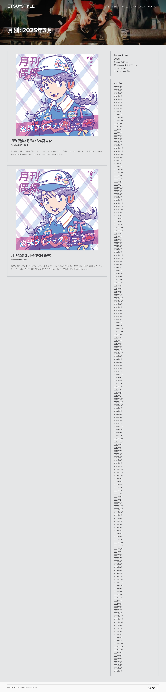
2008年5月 (118, 527)
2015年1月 (118, 350)
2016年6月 (118, 310)
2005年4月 (118, 634)
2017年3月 (118, 289)
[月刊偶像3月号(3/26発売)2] (57, 95)
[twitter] (153, 687)
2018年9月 (118, 261)
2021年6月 (118, 191)
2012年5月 (118, 417)
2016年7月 (118, 307)
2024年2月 (118, 142)
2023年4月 (118, 163)
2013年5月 (118, 387)
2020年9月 (118, 212)
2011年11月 (118, 426)
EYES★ (142, 7)
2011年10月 (118, 430)
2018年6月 (118, 264)
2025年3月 (118, 108)
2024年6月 (118, 133)
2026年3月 (118, 93)
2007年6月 (118, 561)
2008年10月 (118, 512)
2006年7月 (118, 595)
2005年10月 (118, 622)
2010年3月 (118, 460)
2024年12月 (118, 118)
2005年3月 (118, 637)
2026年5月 (118, 87)
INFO (114, 7)
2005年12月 (118, 616)
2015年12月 (118, 326)
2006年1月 (118, 613)
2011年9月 (118, 433)
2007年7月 (118, 558)
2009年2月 (118, 500)
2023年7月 (118, 160)
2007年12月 (118, 543)
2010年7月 (118, 451)
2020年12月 (118, 203)
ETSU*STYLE (21, 6)
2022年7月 (118, 176)
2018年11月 (118, 258)
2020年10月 (118, 209)
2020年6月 (118, 215)
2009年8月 (118, 482)
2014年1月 (118, 371)
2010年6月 (118, 454)
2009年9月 (118, 478)
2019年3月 (118, 246)
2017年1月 (118, 295)
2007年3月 (118, 570)
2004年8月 (118, 656)
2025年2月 (118, 111)
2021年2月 (118, 197)
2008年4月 (118, 530)
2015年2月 (118, 347)
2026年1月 (118, 96)
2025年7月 (118, 102)
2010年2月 (118, 463)
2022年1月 (118, 185)
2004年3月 (118, 668)
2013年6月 (118, 384)
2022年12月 (118, 170)
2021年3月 (118, 194)
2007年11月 (118, 546)
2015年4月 (118, 344)
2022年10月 (118, 173)
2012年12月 (118, 399)
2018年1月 (118, 270)
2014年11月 (118, 353)
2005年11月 (118, 619)
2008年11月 (118, 509)
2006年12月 (118, 579)
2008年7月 (118, 521)
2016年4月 (118, 313)
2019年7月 (118, 234)
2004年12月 (118, 644)
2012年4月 (118, 420)
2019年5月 (118, 240)
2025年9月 (118, 99)
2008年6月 (118, 524)
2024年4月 (118, 139)
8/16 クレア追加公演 (122, 71)
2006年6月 (118, 598)
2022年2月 (118, 182)
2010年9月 (118, 445)
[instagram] (149, 687)
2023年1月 (118, 166)
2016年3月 (118, 316)
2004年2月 (118, 671)
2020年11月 (118, 206)
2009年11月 (118, 472)
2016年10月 (118, 301)
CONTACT (152, 7)
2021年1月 (118, 200)
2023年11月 (118, 151)
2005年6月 (118, 631)
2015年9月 (118, 335)
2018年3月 (118, 267)
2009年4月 (118, 494)
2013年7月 (118, 381)
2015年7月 (118, 338)
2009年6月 (118, 488)
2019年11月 (118, 231)
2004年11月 (118, 647)
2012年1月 (118, 423)
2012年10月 (118, 405)
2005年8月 (118, 625)
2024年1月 (118, 145)
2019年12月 (118, 228)
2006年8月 (118, 592)
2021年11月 (118, 188)
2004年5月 (118, 665)
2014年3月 (118, 368)
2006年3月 (118, 607)
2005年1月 (118, 641)
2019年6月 (118, 237)
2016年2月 (118, 319)
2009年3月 (118, 497)
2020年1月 (118, 225)
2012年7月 (118, 411)
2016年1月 (118, 322)
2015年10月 (118, 332)
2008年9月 (118, 515)
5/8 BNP (117, 59)
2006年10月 (118, 586)
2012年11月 (118, 402)
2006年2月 (118, 610)
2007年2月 (118, 573)
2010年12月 (118, 439)
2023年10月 (118, 154)
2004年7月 (118, 659)
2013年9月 (118, 378)
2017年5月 (118, 283)
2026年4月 (118, 90)
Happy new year (120, 68)
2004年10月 (118, 650)
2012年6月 (118, 414)
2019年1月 (118, 252)
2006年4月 (118, 604)
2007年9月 (118, 552)
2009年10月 (118, 475)
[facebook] (157, 687)
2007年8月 (118, 555)
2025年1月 (118, 115)
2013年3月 (118, 390)
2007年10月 (118, 549)
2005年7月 (118, 628)
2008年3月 (118, 534)
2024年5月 (118, 136)
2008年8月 (118, 518)
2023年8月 (118, 157)
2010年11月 (118, 442)
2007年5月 (118, 564)
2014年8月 (118, 356)
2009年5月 (118, 491)
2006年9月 (118, 589)
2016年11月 (118, 298)
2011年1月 (118, 436)
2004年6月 (118, 662)
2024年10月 (118, 121)
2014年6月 (118, 362)
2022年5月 (118, 179)
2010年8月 (118, 448)
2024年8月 (118, 127)
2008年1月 (118, 540)
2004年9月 (118, 653)
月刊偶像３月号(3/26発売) (31, 255)
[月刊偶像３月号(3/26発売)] (57, 209)
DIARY (133, 7)
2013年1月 (118, 396)
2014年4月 (118, 365)
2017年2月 (118, 292)
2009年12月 (118, 469)
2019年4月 (118, 243)
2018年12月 (118, 255)
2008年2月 (118, 537)
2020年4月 (118, 218)
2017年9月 (118, 277)
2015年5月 (118, 341)
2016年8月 (118, 304)
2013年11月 (118, 374)
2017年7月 (118, 280)
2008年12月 (118, 506)
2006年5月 (118, 601)
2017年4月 (118, 286)
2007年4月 (118, 567)
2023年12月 (118, 148)
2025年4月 (118, 105)
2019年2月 (118, 249)
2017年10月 (118, 274)
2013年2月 (118, 393)
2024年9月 (118, 124)
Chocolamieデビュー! (122, 62)
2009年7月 (118, 485)
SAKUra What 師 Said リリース (125, 65)
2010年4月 (118, 457)
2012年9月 (118, 408)
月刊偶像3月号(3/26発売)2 (31, 141)
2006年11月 (118, 582)
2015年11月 (118, 329)
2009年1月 (118, 503)
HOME (106, 7)
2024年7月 (118, 130)
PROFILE (124, 7)
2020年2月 (118, 222)
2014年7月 (118, 359)
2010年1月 (118, 466)
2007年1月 (118, 576)
